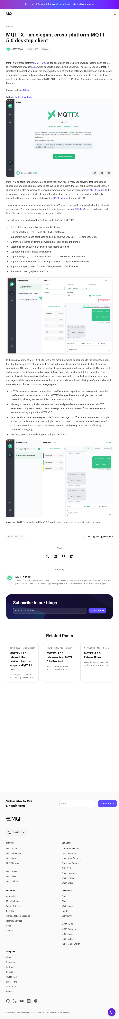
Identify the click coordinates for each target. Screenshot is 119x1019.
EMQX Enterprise (13, 853)
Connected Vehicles (70, 848)
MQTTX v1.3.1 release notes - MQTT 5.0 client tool (59, 657)
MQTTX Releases (15, 536)
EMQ (33, 67)
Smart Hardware (69, 873)
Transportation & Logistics (18, 916)
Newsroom (11, 962)
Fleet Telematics (69, 853)
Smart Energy (68, 878)
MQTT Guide (67, 934)
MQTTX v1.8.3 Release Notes (92, 655)
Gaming (9, 931)
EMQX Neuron (12, 863)
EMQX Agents (12, 871)
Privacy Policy (63, 1012)
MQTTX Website (23, 97)
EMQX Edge (11, 858)
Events (65, 911)
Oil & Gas (10, 911)
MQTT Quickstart (69, 929)
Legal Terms (11, 982)
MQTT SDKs (67, 939)
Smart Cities (67, 883)
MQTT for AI (67, 924)
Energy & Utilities (13, 906)
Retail (8, 926)
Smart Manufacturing (71, 858)
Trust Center (11, 977)
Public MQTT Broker (71, 944)
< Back (9, 26)
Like (88, 536)
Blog (64, 901)
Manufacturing (13, 901)
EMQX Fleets (12, 876)
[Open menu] (115, 13)
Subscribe (95, 610)
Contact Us (11, 987)
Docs (64, 896)
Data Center (67, 868)
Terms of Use (51, 1012)
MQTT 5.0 (39, 63)
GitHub (26, 90)
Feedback (108, 536)
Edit (97, 536)
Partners (10, 967)
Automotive (11, 896)
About (9, 957)
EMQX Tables (12, 881)
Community (67, 916)
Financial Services (14, 921)
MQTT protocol (60, 198)
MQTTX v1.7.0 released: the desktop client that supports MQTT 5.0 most (21, 661)
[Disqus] (59, 737)
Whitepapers (67, 906)
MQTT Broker (97, 190)
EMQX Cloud (11, 848)
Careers (9, 972)
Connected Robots (70, 863)
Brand (9, 991)
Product (45, 49)
